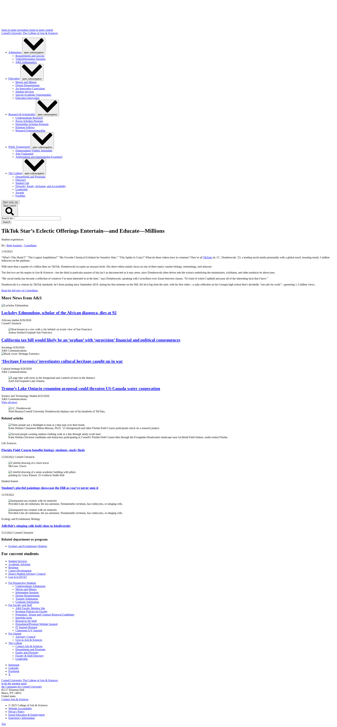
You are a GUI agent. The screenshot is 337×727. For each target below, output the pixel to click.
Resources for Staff (26, 620)
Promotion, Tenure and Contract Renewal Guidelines (44, 614)
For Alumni (14, 633)
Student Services (24, 91)
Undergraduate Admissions (30, 586)
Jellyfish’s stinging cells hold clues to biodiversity (36, 526)
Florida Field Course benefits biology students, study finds (43, 450)
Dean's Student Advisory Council (26, 573)
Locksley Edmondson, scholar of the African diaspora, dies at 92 (59, 312)
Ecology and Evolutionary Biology (27, 546)
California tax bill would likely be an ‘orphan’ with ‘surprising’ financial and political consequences (90, 340)
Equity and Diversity (26, 652)
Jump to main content (41, 29)
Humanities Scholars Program (31, 124)
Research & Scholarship (21, 114)
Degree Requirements (27, 85)
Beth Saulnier (14, 245)
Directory (20, 179)
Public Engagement (19, 147)
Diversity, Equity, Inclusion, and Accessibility (40, 186)
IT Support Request (26, 627)
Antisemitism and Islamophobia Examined (38, 156)
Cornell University (12, 33)
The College (15, 173)
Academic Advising (19, 564)
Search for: (7, 218)
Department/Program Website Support (36, 624)
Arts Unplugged (24, 153)
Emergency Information (21, 717)
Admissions (14, 52)
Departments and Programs (30, 176)
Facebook (13, 671)
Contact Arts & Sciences (28, 646)
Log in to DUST (17, 576)
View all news (9, 402)
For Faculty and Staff (20, 605)
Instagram (13, 664)
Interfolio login (23, 617)
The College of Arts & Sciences (40, 33)
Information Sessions (27, 592)
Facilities (20, 195)
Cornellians (30, 245)
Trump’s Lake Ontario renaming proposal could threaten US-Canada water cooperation (80, 388)
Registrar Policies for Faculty (31, 611)
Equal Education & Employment (26, 714)
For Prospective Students (22, 582)
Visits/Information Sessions (30, 58)
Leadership (21, 189)
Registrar (13, 567)
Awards (19, 192)
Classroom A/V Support (28, 630)
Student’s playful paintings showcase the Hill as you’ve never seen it (49, 488)
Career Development (19, 570)
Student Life (22, 183)
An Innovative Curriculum (30, 88)
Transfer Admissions (26, 598)
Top (3, 723)
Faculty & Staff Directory (29, 655)
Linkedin (13, 668)
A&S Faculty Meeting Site (30, 608)
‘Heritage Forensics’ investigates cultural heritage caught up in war (62, 361)
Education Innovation (27, 97)
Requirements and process (29, 55)
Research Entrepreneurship (30, 130)
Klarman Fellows (25, 127)
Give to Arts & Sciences (28, 639)
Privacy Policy (16, 711)
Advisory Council (25, 636)
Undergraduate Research (29, 117)
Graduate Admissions (27, 601)
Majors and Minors (26, 82)
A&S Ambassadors (26, 62)
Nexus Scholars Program (29, 121)
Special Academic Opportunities (33, 94)
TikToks (207, 257)
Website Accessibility (20, 708)
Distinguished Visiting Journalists (33, 150)
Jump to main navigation (15, 29)
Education (14, 78)
